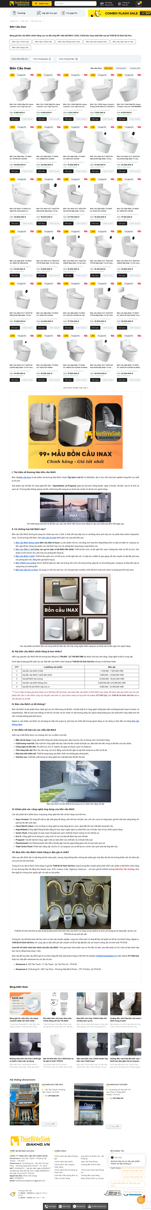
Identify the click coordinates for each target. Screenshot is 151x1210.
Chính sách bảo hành (63, 1162)
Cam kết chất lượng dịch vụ (66, 1175)
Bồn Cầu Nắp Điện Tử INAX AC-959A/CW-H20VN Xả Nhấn (75, 366)
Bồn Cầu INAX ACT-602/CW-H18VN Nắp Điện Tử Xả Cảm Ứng (75, 262)
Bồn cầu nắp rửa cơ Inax (123, 42)
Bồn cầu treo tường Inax (96, 42)
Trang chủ (14, 21)
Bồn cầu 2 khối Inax (43, 42)
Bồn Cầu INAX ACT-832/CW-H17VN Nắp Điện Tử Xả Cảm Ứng (48, 262)
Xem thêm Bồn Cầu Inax (75, 388)
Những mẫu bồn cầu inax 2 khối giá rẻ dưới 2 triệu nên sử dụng (25, 1060)
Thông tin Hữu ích (126, 4)
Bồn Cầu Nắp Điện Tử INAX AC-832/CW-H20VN (74, 157)
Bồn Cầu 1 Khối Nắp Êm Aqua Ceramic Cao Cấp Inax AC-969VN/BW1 (75, 105)
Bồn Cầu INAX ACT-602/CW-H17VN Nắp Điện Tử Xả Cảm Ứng (101, 314)
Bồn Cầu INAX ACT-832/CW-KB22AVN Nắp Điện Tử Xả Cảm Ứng (101, 157)
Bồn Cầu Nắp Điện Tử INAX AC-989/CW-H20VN (128, 210)
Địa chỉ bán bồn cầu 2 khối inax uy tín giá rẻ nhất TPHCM (58, 1060)
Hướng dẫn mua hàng (90, 1175)
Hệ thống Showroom (109, 4)
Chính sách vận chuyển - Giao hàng (65, 1165)
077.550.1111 (53, 1096)
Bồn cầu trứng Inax (20, 47)
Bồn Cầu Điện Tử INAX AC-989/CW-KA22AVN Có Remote (20, 210)
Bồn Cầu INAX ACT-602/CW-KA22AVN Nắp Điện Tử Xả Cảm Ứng (128, 157)
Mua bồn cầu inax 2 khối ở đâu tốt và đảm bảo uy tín (92, 1019)
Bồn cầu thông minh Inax (69, 42)
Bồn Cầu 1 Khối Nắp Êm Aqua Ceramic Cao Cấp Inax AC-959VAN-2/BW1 (48, 105)
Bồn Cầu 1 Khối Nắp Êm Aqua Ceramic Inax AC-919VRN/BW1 (129, 105)
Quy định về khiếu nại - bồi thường (92, 1157)
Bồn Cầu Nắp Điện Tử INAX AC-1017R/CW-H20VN (20, 157)
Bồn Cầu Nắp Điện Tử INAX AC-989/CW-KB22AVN (20, 262)
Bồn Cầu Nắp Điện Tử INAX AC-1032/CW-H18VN (47, 366)
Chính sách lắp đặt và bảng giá (66, 1157)
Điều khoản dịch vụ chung (92, 1178)
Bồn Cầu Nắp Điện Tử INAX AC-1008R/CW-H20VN (47, 157)
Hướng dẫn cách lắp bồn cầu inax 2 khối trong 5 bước (125, 1019)
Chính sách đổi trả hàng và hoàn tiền (65, 1171)
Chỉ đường (48, 1124)
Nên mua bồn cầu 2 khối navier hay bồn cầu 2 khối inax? (92, 1060)
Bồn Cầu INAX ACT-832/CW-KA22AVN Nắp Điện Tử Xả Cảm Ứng (74, 210)
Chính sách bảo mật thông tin (92, 1171)
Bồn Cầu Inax (36, 21)
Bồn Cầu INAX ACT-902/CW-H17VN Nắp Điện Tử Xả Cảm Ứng (101, 262)
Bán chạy (108, 68)
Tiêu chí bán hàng (62, 1178)
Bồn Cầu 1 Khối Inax (20, 42)
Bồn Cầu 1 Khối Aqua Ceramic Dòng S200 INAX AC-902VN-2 (102, 105)
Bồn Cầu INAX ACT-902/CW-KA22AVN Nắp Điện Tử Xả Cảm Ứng (101, 366)
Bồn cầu (24, 21)
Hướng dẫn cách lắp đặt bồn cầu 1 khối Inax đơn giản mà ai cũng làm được (125, 1060)
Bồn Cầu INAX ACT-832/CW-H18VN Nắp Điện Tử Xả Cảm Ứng (128, 262)
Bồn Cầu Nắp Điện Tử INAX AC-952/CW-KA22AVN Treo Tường (128, 314)
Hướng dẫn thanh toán (91, 1164)
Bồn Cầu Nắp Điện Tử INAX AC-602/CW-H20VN (101, 210)
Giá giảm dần (135, 68)
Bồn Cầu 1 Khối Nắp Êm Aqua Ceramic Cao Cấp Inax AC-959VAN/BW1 (21, 105)
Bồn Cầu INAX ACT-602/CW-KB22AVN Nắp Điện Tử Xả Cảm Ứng (48, 210)
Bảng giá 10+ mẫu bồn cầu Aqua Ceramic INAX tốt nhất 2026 (24, 1019)
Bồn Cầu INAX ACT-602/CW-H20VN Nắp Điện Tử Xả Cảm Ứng (21, 366)
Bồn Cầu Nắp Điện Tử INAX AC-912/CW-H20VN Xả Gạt (74, 314)
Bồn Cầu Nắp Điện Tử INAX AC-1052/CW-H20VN (47, 314)
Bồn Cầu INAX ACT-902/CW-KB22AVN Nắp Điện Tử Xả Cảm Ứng (21, 314)
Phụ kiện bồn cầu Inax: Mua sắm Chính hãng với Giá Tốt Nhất (57, 1019)
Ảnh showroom (17, 1123)
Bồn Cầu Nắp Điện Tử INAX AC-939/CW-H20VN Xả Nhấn (128, 366)
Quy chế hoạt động (89, 1162)
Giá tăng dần (121, 68)
